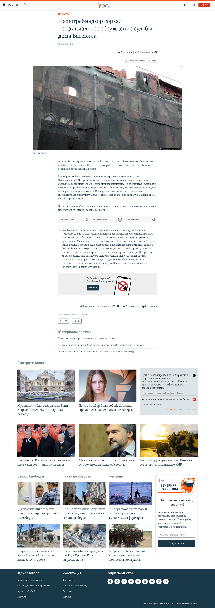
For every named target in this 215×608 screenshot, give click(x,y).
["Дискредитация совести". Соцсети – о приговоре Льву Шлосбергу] (38, 493)
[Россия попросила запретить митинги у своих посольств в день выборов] (84, 493)
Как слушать (68, 580)
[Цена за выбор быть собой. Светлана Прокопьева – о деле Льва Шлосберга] (107, 386)
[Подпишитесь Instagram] (145, 581)
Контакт (21, 597)
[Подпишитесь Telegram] (138, 581)
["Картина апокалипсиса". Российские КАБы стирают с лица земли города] (38, 536)
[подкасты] (194, 5)
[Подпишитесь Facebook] (117, 581)
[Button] (125, 52)
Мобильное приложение (30, 580)
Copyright (67, 597)
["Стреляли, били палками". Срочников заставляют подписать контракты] (130, 536)
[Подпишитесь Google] (110, 581)
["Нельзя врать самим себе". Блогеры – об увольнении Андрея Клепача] (107, 440)
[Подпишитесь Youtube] (131, 581)
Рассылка (67, 591)
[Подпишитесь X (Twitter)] (124, 581)
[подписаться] (165, 581)
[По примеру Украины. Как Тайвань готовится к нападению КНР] (169, 440)
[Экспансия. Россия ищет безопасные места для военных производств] (46, 440)
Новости (63, 14)
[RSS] (152, 581)
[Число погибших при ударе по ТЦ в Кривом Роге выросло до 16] (84, 536)
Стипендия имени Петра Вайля (33, 586)
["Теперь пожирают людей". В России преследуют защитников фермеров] (130, 493)
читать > (92, 288)
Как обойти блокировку (74, 586)
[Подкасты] (159, 581)
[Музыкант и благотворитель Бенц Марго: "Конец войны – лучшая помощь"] (46, 386)
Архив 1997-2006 (26, 591)
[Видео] (185, 5)
